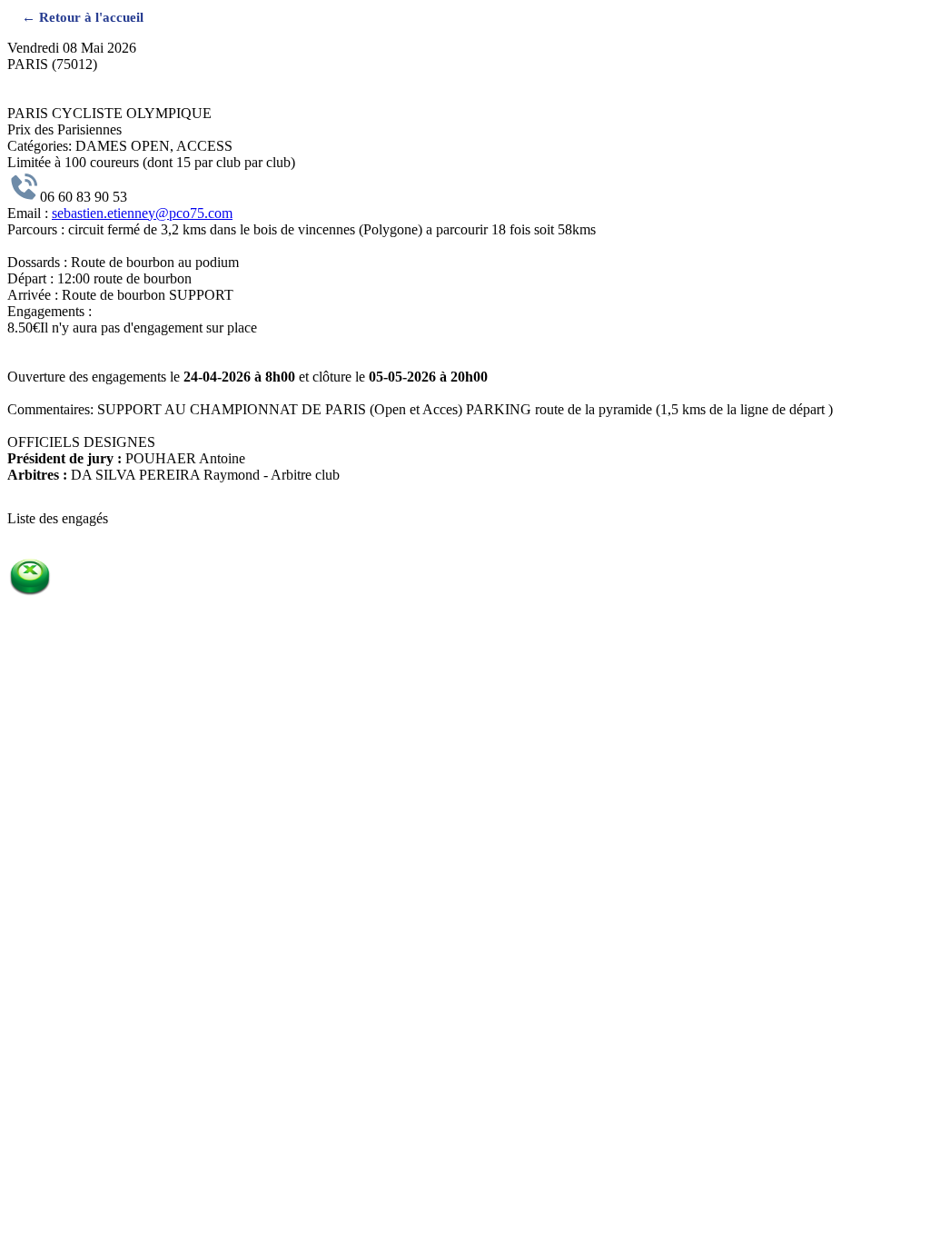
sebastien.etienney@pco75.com (142, 213)
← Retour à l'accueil (82, 17)
